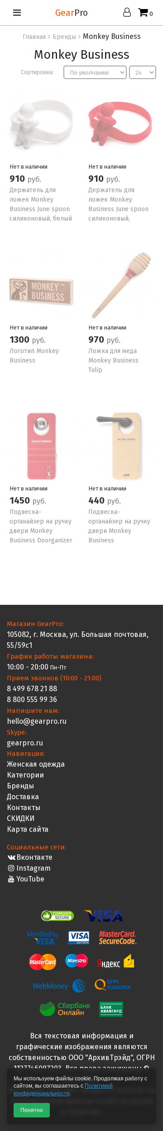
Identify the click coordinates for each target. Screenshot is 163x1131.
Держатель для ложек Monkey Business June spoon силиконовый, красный (118, 209)
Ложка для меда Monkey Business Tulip (113, 360)
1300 (21, 339)
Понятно (31, 1110)
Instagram (33, 868)
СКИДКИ (20, 818)
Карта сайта (27, 829)
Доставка (23, 796)
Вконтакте (34, 857)
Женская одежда (36, 764)
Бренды (20, 786)
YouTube (30, 879)
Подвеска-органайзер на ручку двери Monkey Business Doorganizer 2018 (41, 531)
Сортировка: (37, 72)
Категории (25, 775)
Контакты (23, 807)
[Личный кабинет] (129, 12)
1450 (21, 500)
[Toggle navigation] (17, 12)
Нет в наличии (29, 166)
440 (97, 500)
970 (97, 339)
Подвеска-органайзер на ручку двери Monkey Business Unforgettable (119, 531)
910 (18, 178)
